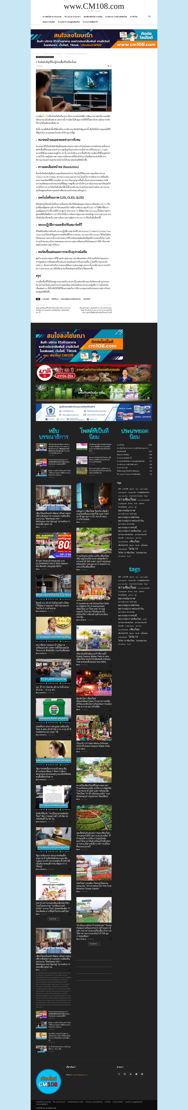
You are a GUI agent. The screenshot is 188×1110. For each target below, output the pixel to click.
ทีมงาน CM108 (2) (81, 620)
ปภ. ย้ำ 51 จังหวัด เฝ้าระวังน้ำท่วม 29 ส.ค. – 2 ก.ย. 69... (52, 688)
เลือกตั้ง (137, 545)
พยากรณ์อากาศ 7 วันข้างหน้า (127, 514)
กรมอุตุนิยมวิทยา (143, 492)
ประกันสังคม (122, 507)
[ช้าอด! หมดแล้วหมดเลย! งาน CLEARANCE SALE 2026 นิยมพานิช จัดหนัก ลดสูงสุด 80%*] (41, 462)
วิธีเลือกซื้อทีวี (86, 299)
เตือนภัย (131, 545)
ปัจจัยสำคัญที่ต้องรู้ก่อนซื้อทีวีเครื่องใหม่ (71, 299)
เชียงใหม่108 (123, 545)
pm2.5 (132, 489)
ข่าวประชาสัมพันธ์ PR (90, 22)
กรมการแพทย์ (144, 489)
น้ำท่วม (130, 503)
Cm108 (125, 489)
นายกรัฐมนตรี (122, 503)
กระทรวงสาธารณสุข (135, 496)
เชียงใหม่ (134, 541)
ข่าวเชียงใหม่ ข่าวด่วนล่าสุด (52, 17)
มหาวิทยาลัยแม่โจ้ (141, 534)
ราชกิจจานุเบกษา (129, 538)
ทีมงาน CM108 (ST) (41, 611)
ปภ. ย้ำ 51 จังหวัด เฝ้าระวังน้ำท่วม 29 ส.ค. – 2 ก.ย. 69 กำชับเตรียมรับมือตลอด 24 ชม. (93, 984)
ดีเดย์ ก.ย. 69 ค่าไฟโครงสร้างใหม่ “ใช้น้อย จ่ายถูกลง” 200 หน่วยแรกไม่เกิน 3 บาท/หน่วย (60, 473)
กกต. (137, 489)
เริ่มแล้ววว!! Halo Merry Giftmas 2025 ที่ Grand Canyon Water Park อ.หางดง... (93, 746)
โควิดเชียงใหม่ (141, 553)
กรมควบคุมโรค (122, 492)
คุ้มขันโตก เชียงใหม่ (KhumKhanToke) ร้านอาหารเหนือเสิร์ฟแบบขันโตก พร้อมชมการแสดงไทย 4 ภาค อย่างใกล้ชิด (94, 702)
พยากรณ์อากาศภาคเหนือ (126, 524)
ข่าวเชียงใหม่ (127, 499)
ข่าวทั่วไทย (133, 17)
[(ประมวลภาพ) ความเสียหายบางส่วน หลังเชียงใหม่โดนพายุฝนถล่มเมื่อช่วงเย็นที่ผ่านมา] (81, 471)
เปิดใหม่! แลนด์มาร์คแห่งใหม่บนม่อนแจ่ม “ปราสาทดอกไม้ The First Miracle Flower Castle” (93, 886)
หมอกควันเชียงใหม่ (123, 542)
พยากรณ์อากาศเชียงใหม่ (129, 531)
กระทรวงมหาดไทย (123, 496)
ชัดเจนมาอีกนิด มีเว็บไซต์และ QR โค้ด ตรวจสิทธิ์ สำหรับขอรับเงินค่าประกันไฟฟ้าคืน (100, 460)
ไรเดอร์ (129, 556)
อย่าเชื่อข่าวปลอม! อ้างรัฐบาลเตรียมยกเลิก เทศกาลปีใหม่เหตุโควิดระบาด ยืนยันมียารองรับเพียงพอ (53, 648)
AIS (119, 489)
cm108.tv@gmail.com (80, 1075)
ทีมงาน (37, 527)
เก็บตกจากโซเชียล (49, 22)
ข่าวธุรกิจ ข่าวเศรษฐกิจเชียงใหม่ (69, 22)
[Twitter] (136, 1074)
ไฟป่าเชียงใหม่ (121, 556)
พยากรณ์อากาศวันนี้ (127, 527)
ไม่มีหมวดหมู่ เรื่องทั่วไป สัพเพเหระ (52, 54)
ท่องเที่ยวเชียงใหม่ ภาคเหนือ (93, 17)
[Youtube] (142, 1074)
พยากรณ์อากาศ (126, 510)
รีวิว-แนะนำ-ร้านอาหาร (73, 17)
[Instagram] (125, 1074)
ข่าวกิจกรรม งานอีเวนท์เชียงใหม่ (116, 17)
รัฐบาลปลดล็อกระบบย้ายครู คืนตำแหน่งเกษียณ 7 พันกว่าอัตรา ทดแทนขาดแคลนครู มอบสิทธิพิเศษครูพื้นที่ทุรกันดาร (53, 772)
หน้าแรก (38, 54)
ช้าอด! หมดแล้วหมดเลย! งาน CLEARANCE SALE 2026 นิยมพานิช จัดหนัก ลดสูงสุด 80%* (59, 462)
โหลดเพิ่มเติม (53, 919)
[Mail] (130, 1074)
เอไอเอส (144, 545)
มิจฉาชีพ (121, 538)
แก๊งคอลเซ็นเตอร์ (122, 549)
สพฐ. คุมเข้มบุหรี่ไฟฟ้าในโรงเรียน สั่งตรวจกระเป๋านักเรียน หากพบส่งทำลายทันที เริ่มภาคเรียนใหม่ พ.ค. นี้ (53, 310)
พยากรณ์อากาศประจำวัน (131, 520)
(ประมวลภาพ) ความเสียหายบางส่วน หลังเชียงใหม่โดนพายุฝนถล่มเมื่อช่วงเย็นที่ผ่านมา (100, 471)
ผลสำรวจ (130, 507)
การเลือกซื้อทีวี (45, 299)
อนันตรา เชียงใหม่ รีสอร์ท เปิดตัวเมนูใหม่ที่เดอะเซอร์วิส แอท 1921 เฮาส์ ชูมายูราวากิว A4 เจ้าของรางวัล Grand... (92, 515)
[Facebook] (119, 1074)
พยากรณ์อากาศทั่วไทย (128, 517)
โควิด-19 (133, 549)
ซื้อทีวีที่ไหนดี (55, 299)
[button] (149, 17)
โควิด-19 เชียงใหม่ (126, 552)
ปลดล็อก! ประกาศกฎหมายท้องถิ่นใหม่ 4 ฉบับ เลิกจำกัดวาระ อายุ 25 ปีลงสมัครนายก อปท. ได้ (53, 729)
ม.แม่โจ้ (145, 531)
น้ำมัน (135, 503)
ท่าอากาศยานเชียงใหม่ (144, 500)
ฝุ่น (136, 507)
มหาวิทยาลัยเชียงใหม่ (125, 534)
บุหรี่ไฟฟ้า (141, 503)
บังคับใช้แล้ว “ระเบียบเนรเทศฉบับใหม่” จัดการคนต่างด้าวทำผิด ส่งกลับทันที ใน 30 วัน (52, 816)
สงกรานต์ (138, 538)
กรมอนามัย (132, 492)
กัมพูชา (146, 496)
